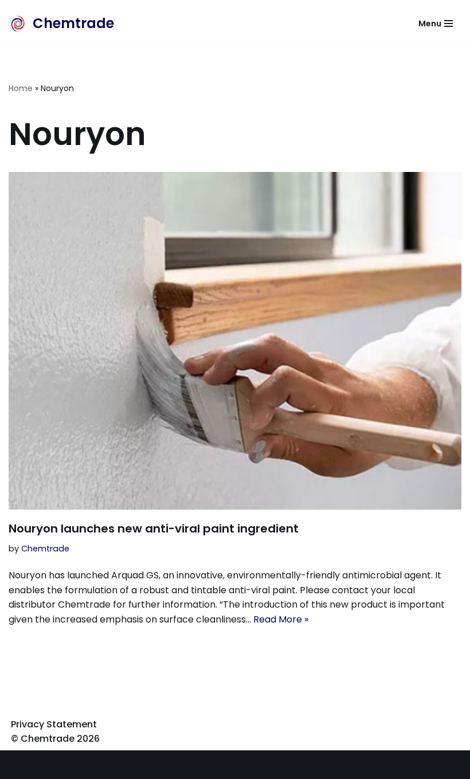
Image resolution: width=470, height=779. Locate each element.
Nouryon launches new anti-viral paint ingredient (154, 528)
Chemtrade (45, 548)
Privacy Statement (54, 724)
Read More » (280, 619)
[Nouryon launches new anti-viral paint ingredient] (235, 341)
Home (21, 88)
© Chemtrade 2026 (55, 738)
